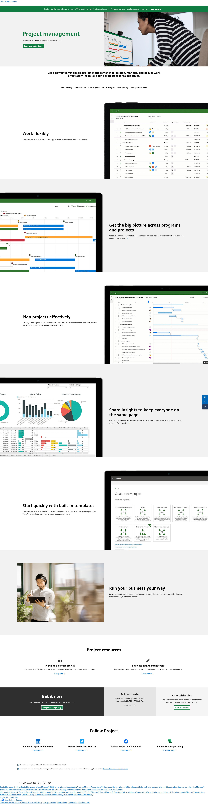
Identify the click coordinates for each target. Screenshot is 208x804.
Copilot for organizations (10, 787)
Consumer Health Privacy (10, 802)
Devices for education (187, 787)
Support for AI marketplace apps (149, 792)
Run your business (139, 87)
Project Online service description (115, 769)
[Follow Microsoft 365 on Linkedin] (39, 783)
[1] (18, 765)
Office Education (44, 789)
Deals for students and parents (94, 789)
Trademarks (72, 802)
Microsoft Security (18, 792)
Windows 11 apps (83, 787)
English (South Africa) (9, 797)
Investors (78, 795)
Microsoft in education (168, 787)
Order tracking (152, 787)
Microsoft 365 (47, 787)
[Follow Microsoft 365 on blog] (49, 783)
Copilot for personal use (31, 787)
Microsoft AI (5, 792)
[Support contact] (205, 407)
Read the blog (169, 750)
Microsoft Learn (129, 792)
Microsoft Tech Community (174, 792)
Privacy (39, 802)
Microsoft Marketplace (195, 792)
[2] (18, 769)
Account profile (97, 787)
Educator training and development (66, 789)
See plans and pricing (33, 46)
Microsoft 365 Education (27, 789)
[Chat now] (205, 397)
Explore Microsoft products (64, 787)
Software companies (30, 795)
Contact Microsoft (28, 802)
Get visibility (80, 87)
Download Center (111, 787)
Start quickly (122, 87)
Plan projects (94, 87)
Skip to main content (8, 1)
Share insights (108, 87)
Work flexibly (66, 87)
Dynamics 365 (37, 792)
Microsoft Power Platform (10, 795)
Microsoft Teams (98, 792)
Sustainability (87, 795)
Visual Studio (44, 795)
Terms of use (62, 802)
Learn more (156, 9)
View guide (58, 673)
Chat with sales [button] (182, 707)
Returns (142, 787)
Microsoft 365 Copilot (82, 792)
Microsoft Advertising (64, 792)
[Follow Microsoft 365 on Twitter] (44, 783)
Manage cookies (49, 802)
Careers (53, 795)
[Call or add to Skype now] (205, 402)
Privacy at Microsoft (65, 795)
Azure (28, 792)
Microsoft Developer (113, 792)
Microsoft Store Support (129, 787)
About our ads (84, 802)
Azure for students (115, 789)
